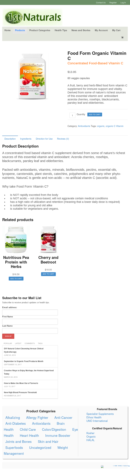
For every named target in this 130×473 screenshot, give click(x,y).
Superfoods (14, 447)
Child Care (28, 429)
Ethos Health (93, 417)
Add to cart (94, 114)
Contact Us (101, 2)
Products (20, 30)
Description (10, 138)
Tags (40, 343)
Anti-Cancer (63, 417)
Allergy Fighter (37, 417)
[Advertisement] (99, 318)
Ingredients (25, 138)
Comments (30, 343)
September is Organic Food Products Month (23, 361)
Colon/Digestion (54, 429)
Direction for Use (44, 138)
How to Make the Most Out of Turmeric (21, 383)
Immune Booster (57, 435)
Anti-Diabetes (15, 423)
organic (100, 126)
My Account (101, 30)
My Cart (116, 30)
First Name (7, 316)
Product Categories (39, 30)
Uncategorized (40, 447)
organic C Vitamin (115, 126)
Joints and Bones (18, 441)
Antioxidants (84, 126)
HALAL (90, 440)
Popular (8, 343)
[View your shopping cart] (123, 37)
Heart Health (29, 435)
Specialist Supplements (100, 414)
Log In (123, 2)
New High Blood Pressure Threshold (20, 392)
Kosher (90, 433)
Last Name (7, 326)
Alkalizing (12, 417)
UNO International (97, 421)
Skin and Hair (48, 441)
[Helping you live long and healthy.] (32, 24)
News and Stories (81, 30)
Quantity (81, 114)
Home (7, 30)
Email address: (9, 307)
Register (113, 2)
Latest (18, 343)
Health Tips (61, 30)
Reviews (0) (63, 138)
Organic (91, 436)
